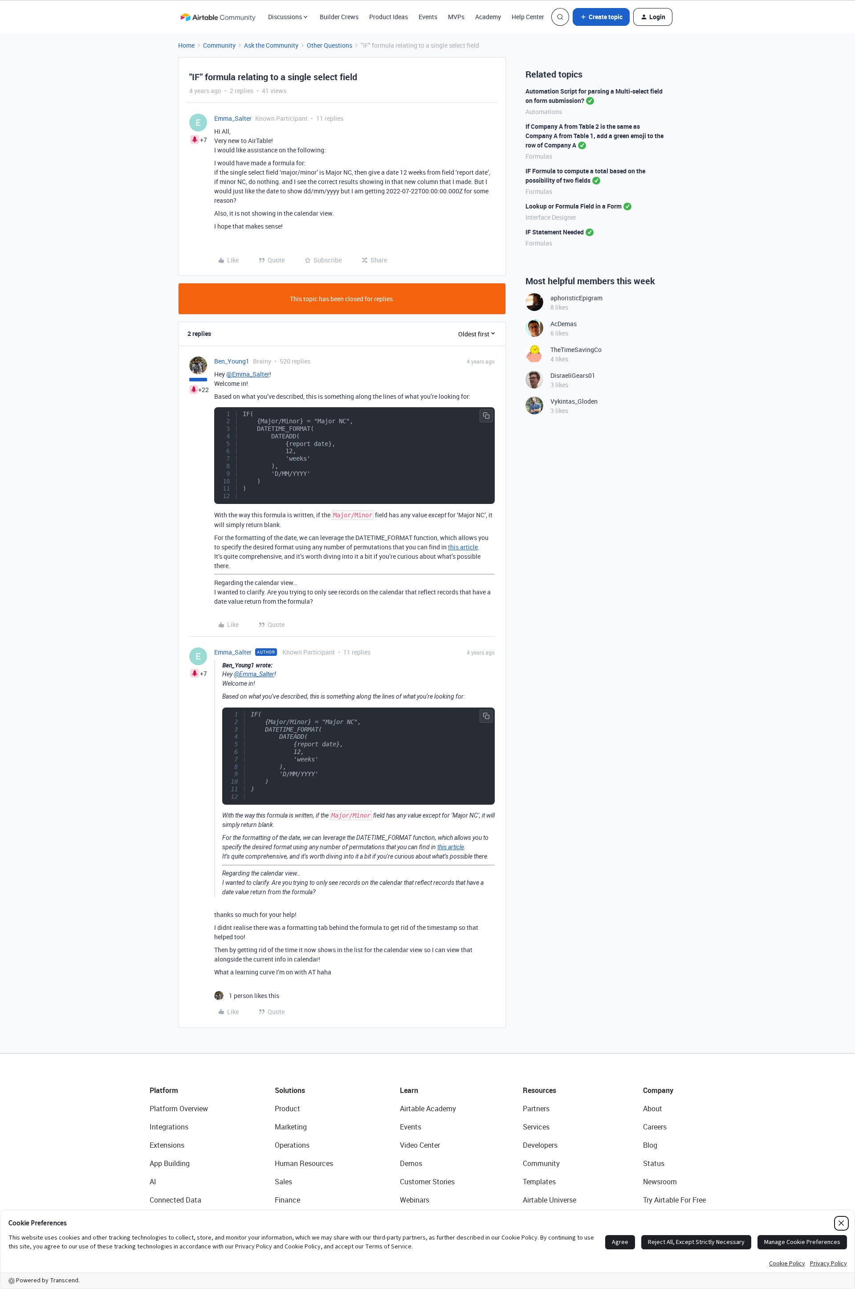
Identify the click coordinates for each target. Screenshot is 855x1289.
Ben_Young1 (231, 361)
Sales (283, 1182)
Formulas (538, 156)
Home (186, 45)
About (652, 1108)
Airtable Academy (428, 1108)
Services (536, 1127)
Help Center (528, 16)
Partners (536, 1108)
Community (219, 45)
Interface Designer (550, 217)
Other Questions (329, 45)
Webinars (414, 1200)
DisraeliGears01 (572, 375)
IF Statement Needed (554, 232)
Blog (650, 1145)
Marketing (291, 1127)
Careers (655, 1127)
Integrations (169, 1127)
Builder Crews (339, 16)
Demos (411, 1163)
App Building (170, 1163)
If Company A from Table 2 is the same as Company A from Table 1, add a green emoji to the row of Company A (594, 135)
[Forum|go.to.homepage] (217, 17)
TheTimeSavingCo (576, 349)
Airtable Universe (549, 1200)
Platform (164, 1090)
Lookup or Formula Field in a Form (573, 206)
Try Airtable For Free (674, 1200)
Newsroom (660, 1182)
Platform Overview (179, 1108)
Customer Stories (427, 1182)
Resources (539, 1090)
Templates (539, 1182)
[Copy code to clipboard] (486, 415)
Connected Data (175, 1200)
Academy (488, 16)
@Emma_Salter (247, 374)
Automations (543, 111)
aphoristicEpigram (576, 298)
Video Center (420, 1145)
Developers (540, 1145)
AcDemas (563, 323)
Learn (409, 1090)
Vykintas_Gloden (574, 401)
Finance (287, 1200)
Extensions (167, 1145)
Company (658, 1090)
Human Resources (304, 1163)
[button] (601, 17)
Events (428, 16)
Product (287, 1108)
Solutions (290, 1090)
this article (463, 547)
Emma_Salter (233, 118)
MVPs (456, 16)
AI (153, 1182)
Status (653, 1163)
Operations (292, 1145)
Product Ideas (388, 16)
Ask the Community (271, 45)
